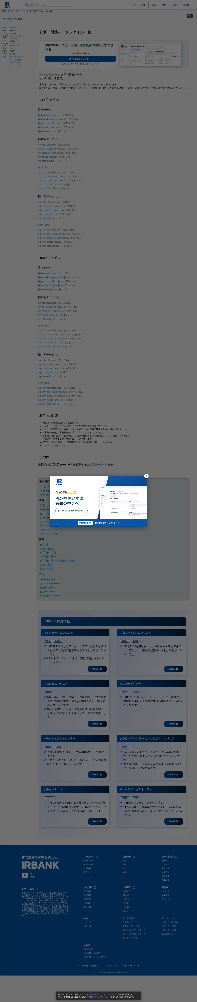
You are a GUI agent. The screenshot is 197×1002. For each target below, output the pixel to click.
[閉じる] (146, 476)
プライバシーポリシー (110, 994)
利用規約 (93, 994)
